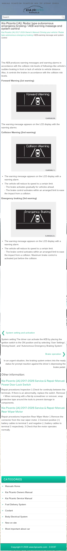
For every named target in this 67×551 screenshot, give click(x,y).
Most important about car (17, 529)
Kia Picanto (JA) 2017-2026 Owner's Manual (20, 32)
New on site (11, 522)
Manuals (6, 3)
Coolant (9, 510)
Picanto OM (16, 3)
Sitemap (47, 3)
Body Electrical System (16, 516)
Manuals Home (12, 486)
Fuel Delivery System (15, 504)
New (36, 3)
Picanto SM (28, 3)
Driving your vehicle (48, 32)
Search (55, 3)
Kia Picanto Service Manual (18, 498)
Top (41, 3)
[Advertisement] (33, 50)
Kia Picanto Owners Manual (18, 492)
